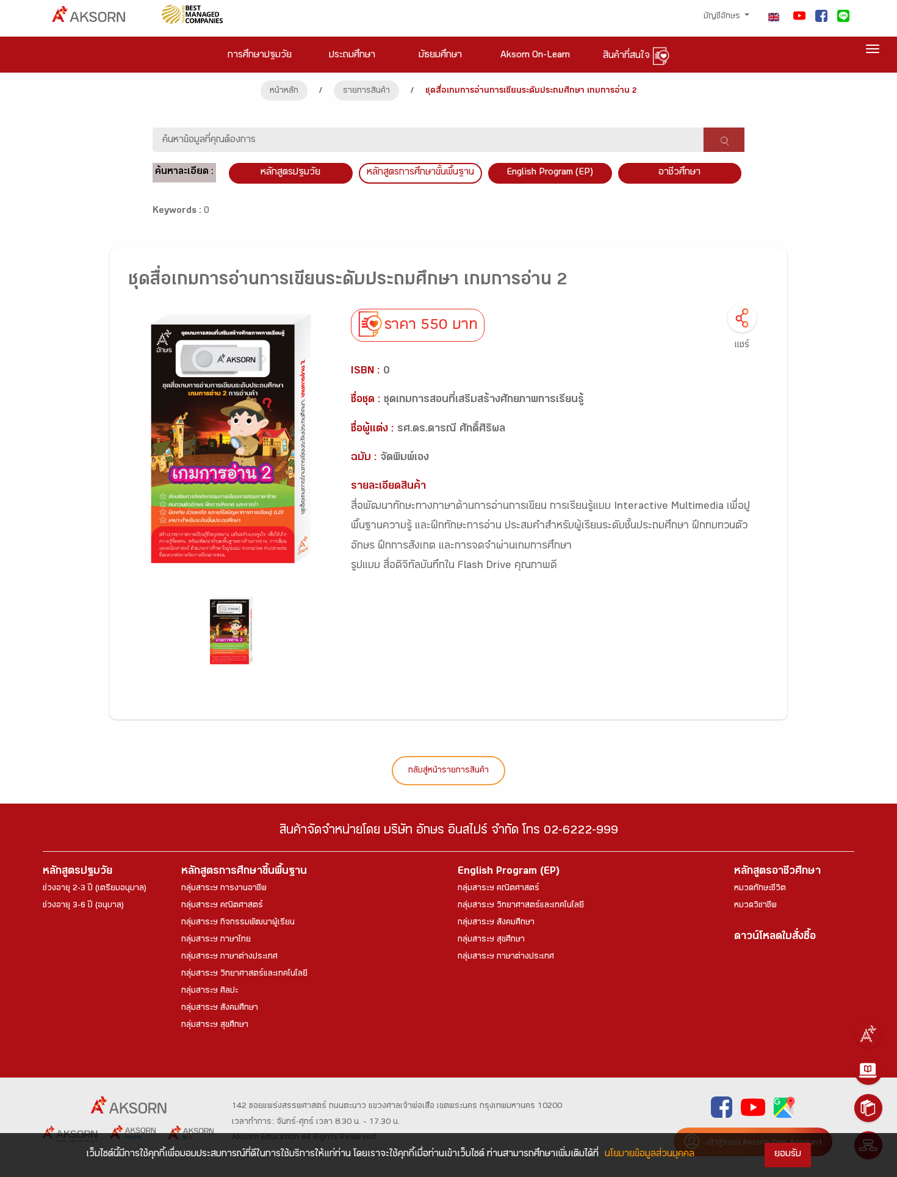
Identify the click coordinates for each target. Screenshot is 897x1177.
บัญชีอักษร (723, 17)
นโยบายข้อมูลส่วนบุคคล (649, 1155)
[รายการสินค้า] (868, 1108)
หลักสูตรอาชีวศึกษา (777, 872)
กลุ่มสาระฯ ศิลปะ (209, 991)
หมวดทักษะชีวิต (760, 889)
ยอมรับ (787, 1155)
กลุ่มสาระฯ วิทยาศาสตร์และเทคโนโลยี (244, 974)
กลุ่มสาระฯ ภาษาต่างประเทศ (229, 957)
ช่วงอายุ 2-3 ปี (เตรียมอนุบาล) (94, 889)
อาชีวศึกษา (679, 173)
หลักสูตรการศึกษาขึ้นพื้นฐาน (244, 872)
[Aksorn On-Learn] (868, 1071)
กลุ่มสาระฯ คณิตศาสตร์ (222, 906)
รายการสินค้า (366, 91)
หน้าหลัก (284, 91)
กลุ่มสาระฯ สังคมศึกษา (219, 1008)
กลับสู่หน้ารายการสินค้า (448, 771)
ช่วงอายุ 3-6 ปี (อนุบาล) (83, 906)
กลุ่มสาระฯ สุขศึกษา (214, 1025)
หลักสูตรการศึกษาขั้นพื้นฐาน (420, 173)
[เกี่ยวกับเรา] (868, 1034)
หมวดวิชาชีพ (755, 906)
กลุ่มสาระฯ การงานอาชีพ (224, 889)
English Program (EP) (549, 173)
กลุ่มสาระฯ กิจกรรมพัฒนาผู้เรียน (238, 923)
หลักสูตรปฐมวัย (77, 872)
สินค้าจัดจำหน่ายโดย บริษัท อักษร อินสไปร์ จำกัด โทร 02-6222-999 (448, 832)
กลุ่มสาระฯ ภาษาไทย (216, 940)
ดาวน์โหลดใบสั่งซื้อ (775, 937)
